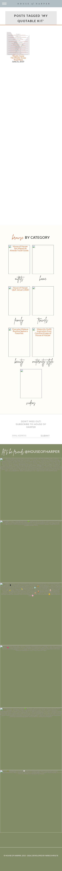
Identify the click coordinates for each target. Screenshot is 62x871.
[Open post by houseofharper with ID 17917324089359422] (31, 676)
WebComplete (51, 855)
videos (31, 403)
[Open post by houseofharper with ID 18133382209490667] (31, 614)
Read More (18, 60)
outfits (19, 279)
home (43, 279)
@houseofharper (42, 451)
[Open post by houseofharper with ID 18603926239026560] (31, 489)
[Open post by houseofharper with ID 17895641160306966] (31, 801)
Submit (45, 435)
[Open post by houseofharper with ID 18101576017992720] (31, 739)
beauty (19, 361)
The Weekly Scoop (18, 58)
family (19, 320)
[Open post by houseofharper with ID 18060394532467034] (31, 551)
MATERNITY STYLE (42, 361)
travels (43, 320)
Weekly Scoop (18, 56)
